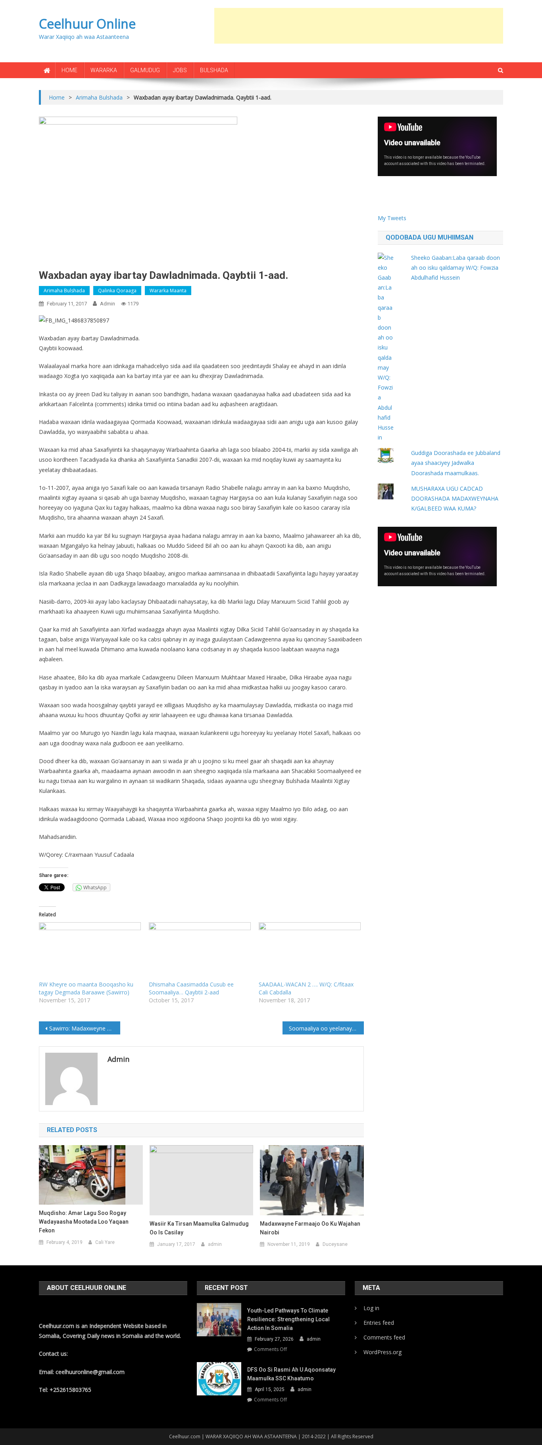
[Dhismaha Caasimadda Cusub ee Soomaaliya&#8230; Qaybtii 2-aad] (200, 951)
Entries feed (378, 1322)
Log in (371, 1308)
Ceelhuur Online (87, 23)
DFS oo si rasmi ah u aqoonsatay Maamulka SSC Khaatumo (291, 1374)
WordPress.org (382, 1352)
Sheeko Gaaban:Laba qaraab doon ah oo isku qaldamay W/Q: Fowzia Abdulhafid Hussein (455, 267)
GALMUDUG (145, 70)
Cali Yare (105, 1242)
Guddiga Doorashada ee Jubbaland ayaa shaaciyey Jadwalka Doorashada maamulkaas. (455, 462)
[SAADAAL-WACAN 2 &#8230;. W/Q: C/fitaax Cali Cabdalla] (310, 951)
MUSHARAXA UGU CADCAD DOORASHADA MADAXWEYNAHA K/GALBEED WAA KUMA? (454, 498)
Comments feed (384, 1337)
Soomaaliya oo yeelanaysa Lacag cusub (326, 1028)
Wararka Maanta (168, 290)
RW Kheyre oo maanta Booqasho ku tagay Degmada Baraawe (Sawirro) (86, 988)
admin (107, 304)
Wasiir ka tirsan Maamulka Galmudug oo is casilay (199, 1228)
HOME (69, 70)
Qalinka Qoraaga (117, 290)
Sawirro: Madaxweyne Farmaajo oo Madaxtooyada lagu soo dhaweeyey (84, 1028)
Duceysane (335, 1244)
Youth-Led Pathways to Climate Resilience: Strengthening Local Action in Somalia (288, 1319)
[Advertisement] (358, 26)
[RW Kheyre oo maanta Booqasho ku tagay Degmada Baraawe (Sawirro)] (90, 951)
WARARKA (103, 70)
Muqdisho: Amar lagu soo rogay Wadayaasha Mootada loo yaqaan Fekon (84, 1222)
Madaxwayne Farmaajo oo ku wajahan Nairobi (310, 1228)
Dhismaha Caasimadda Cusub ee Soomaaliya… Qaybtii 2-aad (191, 988)
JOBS (180, 70)
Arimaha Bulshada (64, 290)
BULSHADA (214, 70)
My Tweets (392, 218)
